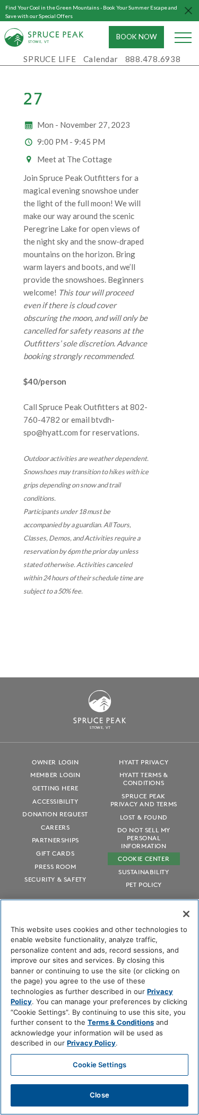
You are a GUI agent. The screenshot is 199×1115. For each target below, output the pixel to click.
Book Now (136, 36)
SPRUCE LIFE (49, 59)
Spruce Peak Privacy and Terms (143, 800)
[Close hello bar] (188, 10)
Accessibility (55, 801)
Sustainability (143, 872)
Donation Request (55, 814)
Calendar (100, 59)
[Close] (186, 914)
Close (99, 1095)
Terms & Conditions (121, 1022)
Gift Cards (55, 853)
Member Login (55, 775)
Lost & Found (144, 817)
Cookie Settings (99, 1064)
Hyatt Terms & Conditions (143, 779)
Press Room (55, 866)
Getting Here (55, 788)
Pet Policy (144, 884)
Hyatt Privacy (143, 762)
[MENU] (183, 37)
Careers (55, 827)
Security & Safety (55, 879)
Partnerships (55, 840)
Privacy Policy (91, 1043)
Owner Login (55, 762)
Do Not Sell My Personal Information (143, 838)
